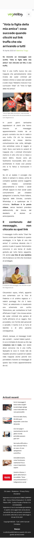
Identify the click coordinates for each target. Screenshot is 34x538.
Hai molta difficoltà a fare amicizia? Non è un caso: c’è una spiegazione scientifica (20, 448)
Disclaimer (17, 494)
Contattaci (17, 524)
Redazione (15, 491)
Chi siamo (7, 491)
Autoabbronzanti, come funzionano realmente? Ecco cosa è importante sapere (20, 462)
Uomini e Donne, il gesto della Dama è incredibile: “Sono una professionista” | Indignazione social (20, 477)
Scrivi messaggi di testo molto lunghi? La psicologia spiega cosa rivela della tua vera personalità (20, 407)
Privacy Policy (24, 491)
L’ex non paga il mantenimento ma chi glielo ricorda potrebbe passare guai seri (21, 433)
